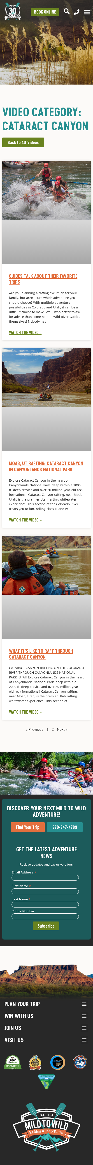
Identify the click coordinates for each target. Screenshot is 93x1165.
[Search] (67, 11)
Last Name (21, 899)
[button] (84, 1004)
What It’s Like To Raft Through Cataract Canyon (41, 654)
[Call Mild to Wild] (76, 12)
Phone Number (23, 911)
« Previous (34, 729)
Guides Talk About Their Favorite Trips (43, 279)
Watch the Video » (25, 332)
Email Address (24, 872)
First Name (21, 886)
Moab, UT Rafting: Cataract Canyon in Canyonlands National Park (46, 466)
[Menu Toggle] (87, 12)
